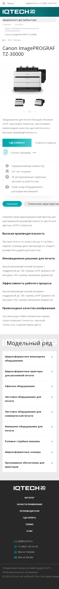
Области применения (29, 504)
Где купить (29, 517)
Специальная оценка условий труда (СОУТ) (27, 567)
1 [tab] (29, 112)
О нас (29, 531)
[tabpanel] (20, 102)
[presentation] (12, 204)
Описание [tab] (12, 203)
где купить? (17, 142)
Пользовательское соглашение (20, 572)
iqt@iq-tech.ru (32, 3)
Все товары (14, 39)
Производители (29, 511)
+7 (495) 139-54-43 (48, 3)
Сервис (30, 524)
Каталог (29, 497)
